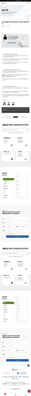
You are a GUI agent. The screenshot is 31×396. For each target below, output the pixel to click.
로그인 (7, 0)
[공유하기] (28, 18)
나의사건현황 (11, 0)
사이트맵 (13, 378)
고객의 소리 (17, 378)
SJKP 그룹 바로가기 (7, 373)
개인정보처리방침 (11, 376)
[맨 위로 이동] (28, 365)
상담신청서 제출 (17, 236)
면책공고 (16, 376)
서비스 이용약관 (4, 376)
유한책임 (20, 376)
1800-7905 (18, 0)
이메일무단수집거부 (25, 376)
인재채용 (24, 0)
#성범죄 (18, 132)
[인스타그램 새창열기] (19, 389)
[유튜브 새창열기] (17, 389)
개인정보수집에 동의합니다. (10, 233)
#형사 (12, 132)
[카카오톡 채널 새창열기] (15, 389)
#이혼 (9, 132)
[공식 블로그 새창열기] (13, 389)
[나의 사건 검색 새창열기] (11, 389)
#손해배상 (15, 132)
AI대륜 (28, 0)
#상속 (22, 132)
